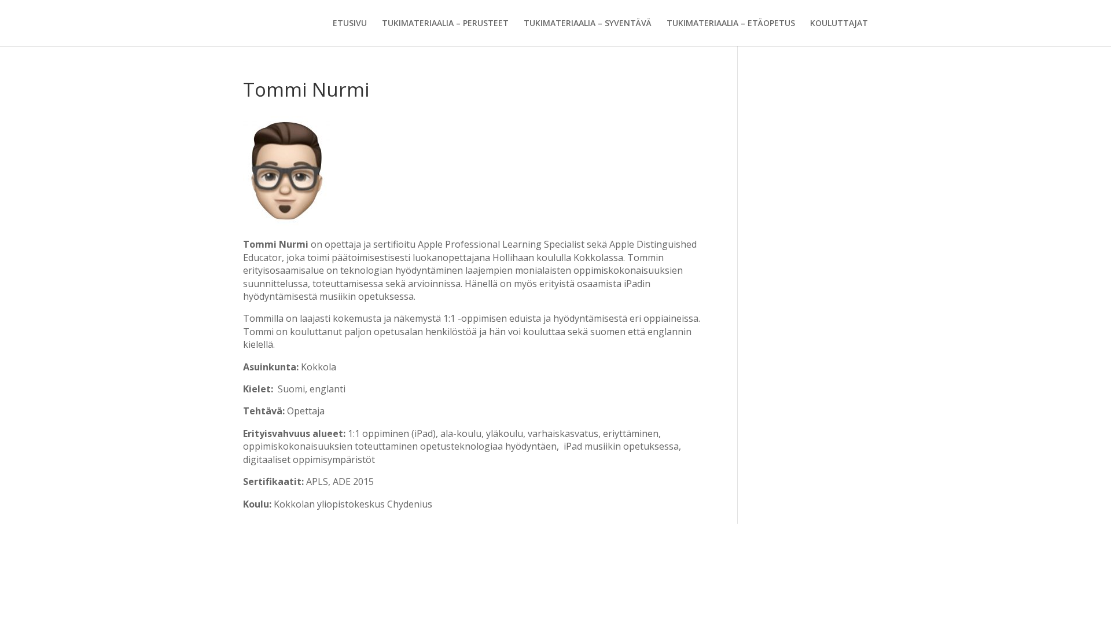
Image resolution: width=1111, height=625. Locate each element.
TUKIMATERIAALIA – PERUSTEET (445, 23)
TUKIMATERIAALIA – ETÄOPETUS (731, 23)
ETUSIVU (350, 23)
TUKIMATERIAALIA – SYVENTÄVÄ (588, 23)
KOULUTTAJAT (839, 23)
